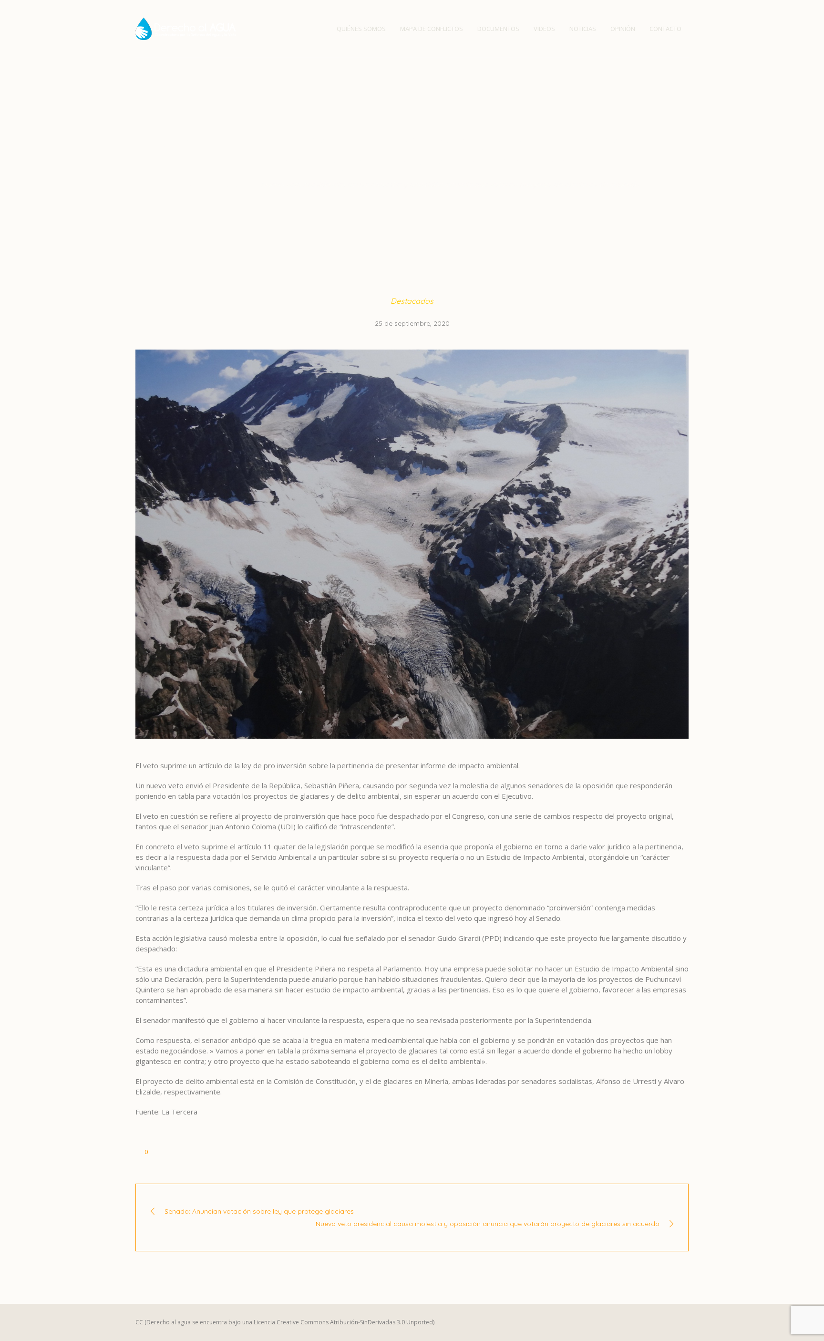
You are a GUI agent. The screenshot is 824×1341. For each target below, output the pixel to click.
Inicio (194, 184)
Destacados (231, 184)
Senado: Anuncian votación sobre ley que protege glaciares (259, 1211)
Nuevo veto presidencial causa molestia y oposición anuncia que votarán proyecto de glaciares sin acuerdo (487, 1223)
